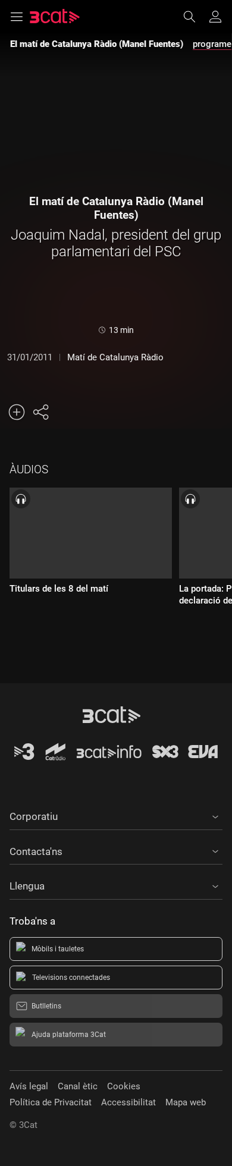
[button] (116, 814)
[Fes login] (215, 17)
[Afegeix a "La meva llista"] (16, 412)
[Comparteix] (40, 412)
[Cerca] (195, 17)
